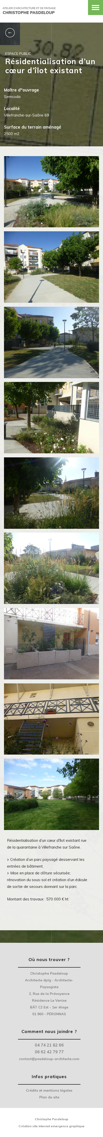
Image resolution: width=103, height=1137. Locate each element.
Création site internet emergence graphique (51, 1126)
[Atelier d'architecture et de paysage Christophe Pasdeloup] (29, 9)
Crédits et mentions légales (49, 1090)
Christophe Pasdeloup (51, 1119)
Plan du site (49, 1097)
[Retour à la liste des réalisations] (10, 34)
